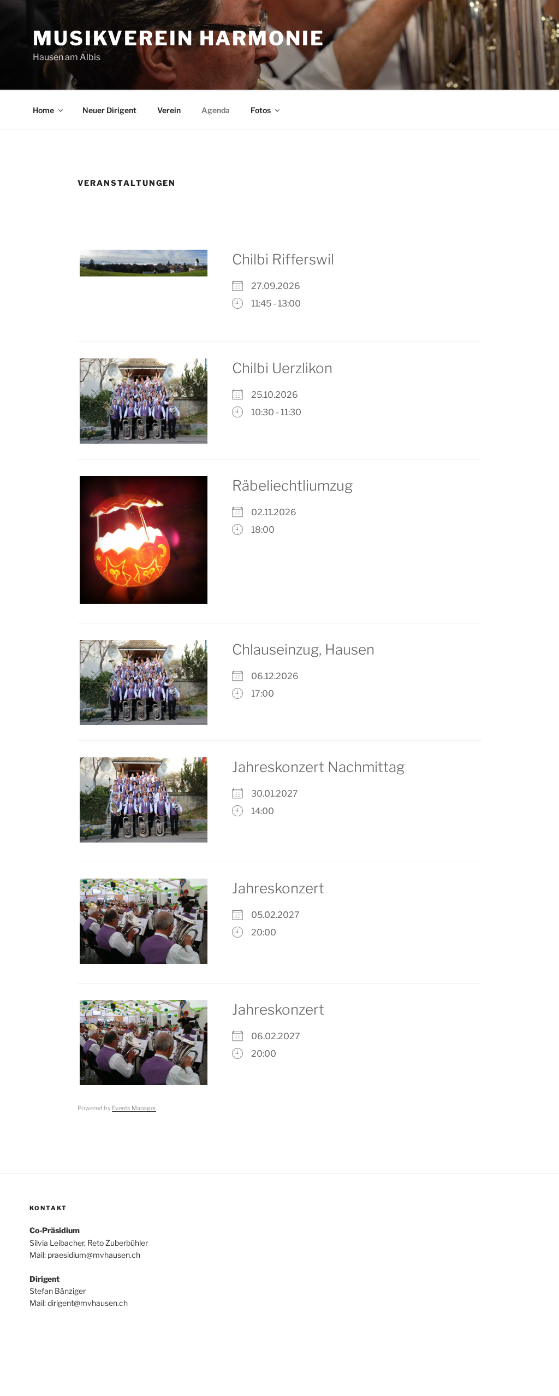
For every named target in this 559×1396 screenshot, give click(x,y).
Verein (169, 110)
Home (43, 110)
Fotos (261, 110)
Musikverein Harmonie (179, 38)
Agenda (215, 110)
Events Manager (134, 1108)
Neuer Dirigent (109, 110)
